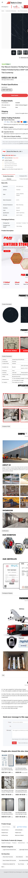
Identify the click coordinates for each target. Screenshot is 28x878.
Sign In (3, 169)
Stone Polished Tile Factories (9, 860)
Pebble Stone (18, 832)
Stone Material (19, 856)
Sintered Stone (4, 830)
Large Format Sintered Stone (9, 849)
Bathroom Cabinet (19, 835)
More (2, 866)
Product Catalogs (22, 827)
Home (2, 10)
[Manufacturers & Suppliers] (14, 2)
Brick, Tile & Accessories (22, 10)
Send (14, 743)
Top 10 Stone (21, 864)
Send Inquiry (14, 95)
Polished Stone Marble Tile (9, 864)
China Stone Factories (8, 856)
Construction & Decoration (11, 10)
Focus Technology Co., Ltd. (18, 872)
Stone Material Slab (23, 860)
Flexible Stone (4, 832)
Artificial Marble (18, 830)
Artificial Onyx (4, 835)
